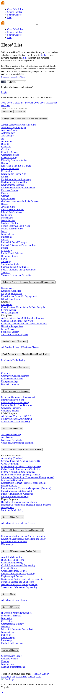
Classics (5, 149)
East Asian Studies (10, 168)
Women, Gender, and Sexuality (16, 275)
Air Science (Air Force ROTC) (16, 416)
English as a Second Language (16, 179)
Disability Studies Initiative (14, 160)
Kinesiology (7, 544)
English (4, 176)
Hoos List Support (40, 674)
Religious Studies (9, 256)
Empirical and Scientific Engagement (19, 296)
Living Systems (8, 329)
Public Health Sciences (12, 253)
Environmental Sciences (12, 185)
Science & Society (10, 331)
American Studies (9, 130)
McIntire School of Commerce (15, 367)
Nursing (5, 661)
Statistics (5, 272)
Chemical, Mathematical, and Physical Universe (24, 323)
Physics (4, 239)
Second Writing (8, 310)
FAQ (9, 17)
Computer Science (10, 154)
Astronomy (6, 141)
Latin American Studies (12, 209)
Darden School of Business (14, 341)
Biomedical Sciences (11, 615)
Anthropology (8, 133)
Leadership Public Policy (13, 360)
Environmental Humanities (14, 182)
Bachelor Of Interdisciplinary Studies (19, 502)
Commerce (6, 373)
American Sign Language (13, 127)
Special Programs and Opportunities (18, 269)
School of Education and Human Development (22, 530)
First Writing (7, 304)
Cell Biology (7, 621)
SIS (25, 58)
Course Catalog (14, 12)
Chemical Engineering (12, 562)
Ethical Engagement (10, 299)
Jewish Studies (8, 206)
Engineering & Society (12, 576)
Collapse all (20, 111)
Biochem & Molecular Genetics (16, 613)
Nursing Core (7, 664)
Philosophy (6, 237)
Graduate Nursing (9, 658)
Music (4, 231)
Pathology (6, 634)
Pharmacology (8, 637)
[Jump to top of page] (2, 692)
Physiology (6, 640)
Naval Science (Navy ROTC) (15, 421)
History (4, 204)
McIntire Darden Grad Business (16, 405)
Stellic (43, 55)
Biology (5, 144)
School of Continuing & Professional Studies (21, 449)
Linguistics (6, 215)
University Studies (10, 410)
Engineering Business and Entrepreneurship (22, 579)
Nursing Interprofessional (13, 667)
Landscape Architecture (12, 440)
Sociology (6, 261)
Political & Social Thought (14, 242)
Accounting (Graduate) (12, 458)
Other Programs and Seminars (15, 391)
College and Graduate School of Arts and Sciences (24, 119)
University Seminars (11, 408)
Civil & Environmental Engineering (18, 565)
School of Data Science (12, 517)
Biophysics (6, 618)
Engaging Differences (11, 293)
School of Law (8, 594)
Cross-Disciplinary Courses (14, 570)
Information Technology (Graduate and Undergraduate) (27, 477)
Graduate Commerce (11, 384)
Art (2, 138)
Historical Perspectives (12, 326)
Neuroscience (7, 234)
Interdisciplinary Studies (12, 399)
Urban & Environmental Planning (17, 442)
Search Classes (14, 14)
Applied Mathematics (11, 557)
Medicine (5, 626)
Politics (4, 247)
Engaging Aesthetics (11, 290)
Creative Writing (9, 157)
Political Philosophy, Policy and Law (18, 245)
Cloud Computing (9, 463)
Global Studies (8, 198)
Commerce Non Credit (12, 378)
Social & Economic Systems (14, 334)
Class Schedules (15, 9)
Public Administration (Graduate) (17, 493)
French (4, 193)
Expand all (7, 111)
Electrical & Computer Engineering (18, 573)
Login (4, 92)
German (5, 195)
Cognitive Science (10, 152)
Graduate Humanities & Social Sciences (20, 201)
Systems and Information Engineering (19, 587)
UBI (25, 676)
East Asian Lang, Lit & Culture (16, 165)
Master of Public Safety (12, 510)
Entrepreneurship (9, 381)
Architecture (7, 437)
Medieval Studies (9, 223)
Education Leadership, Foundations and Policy (23, 538)
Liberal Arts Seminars (11, 212)
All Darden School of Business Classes (20, 347)
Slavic (4, 258)
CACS (19, 676)
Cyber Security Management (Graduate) (20, 469)
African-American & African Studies (18, 124)
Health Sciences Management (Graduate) (20, 474)
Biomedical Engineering (12, 560)
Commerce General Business (15, 376)
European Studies (9, 190)
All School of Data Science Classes (18, 523)
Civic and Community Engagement (18, 397)
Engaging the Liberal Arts (13, 174)
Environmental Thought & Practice (18, 187)
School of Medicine (10, 607)
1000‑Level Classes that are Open (17, 102)
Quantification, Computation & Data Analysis (23, 307)
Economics (6, 171)
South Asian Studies (10, 264)
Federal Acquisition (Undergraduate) (18, 472)
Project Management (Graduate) (16, 491)
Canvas (31, 676)
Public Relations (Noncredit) (14, 496)
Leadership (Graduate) (12, 480)
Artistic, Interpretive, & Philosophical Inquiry (22, 318)
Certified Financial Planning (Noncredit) (20, 461)
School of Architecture (12, 428)
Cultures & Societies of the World (17, 321)
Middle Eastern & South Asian (15, 226)
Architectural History (11, 434)
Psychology (6, 250)
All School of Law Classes (14, 600)
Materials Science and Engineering (17, 581)
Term (3, 82)
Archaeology (7, 135)
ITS (13, 676)
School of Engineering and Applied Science (21, 551)
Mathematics (7, 217)
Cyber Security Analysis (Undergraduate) (21, 466)
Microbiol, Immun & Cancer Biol (17, 629)
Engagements (7, 288)
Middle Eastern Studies (12, 228)
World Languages (9, 312)
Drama (4, 163)
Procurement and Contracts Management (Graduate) (26, 488)
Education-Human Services (14, 541)
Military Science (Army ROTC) (16, 419)
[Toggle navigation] (37, 24)
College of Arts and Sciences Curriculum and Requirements (28, 282)
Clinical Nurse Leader (11, 656)
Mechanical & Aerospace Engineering (19, 584)
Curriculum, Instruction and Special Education (23, 536)
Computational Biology (12, 624)
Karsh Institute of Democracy (15, 402)
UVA (38, 676)
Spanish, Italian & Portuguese (15, 267)
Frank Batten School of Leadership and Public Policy (25, 354)
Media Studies (8, 220)
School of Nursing (10, 650)
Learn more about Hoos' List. (13, 77)
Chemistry (6, 146)
